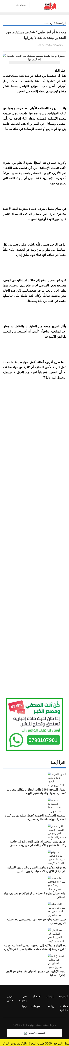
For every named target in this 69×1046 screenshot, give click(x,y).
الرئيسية (61, 23)
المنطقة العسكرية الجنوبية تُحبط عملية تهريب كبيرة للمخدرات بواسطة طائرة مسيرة (35, 817)
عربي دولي (10, 998)
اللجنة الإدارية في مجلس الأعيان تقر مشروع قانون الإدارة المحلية (36, 973)
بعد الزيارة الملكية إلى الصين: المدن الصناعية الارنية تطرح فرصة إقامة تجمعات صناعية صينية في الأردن (35, 947)
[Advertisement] (34, 534)
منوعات (35, 1006)
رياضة (50, 1006)
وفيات (23, 1006)
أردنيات (48, 23)
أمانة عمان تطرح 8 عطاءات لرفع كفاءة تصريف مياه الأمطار (34, 895)
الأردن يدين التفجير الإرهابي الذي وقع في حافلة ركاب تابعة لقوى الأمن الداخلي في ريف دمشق (38, 843)
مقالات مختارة (64, 1008)
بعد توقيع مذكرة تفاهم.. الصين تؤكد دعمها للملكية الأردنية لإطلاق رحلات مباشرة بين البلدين (36, 869)
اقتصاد (36, 996)
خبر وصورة (23, 998)
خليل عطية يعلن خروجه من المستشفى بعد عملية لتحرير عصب (36, 921)
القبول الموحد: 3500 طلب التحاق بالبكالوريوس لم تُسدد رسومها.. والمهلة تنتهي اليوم (36, 791)
